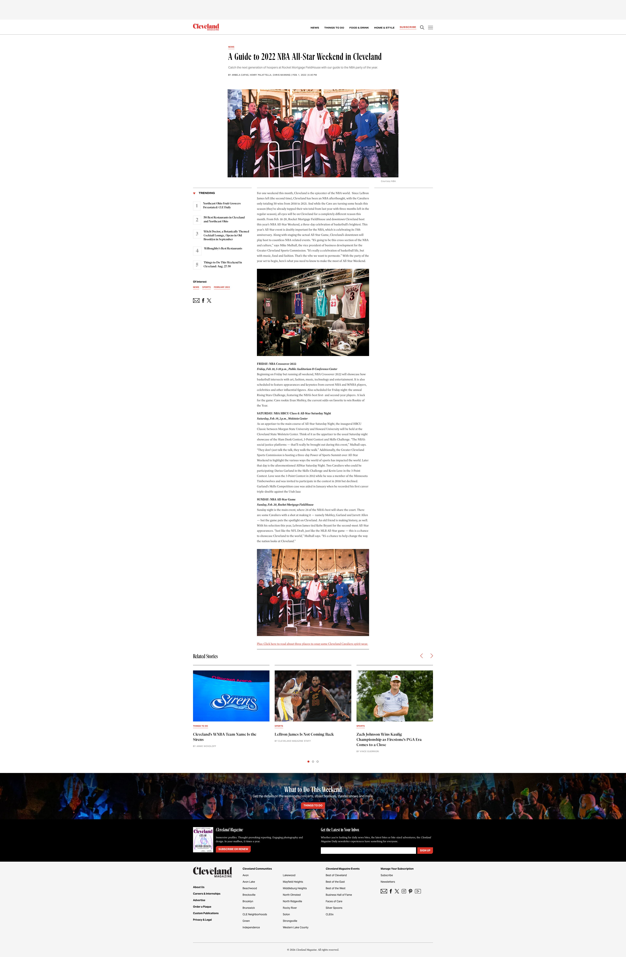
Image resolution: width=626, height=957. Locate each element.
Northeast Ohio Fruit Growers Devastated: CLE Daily (222, 205)
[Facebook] (391, 891)
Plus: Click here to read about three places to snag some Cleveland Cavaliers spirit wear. (312, 644)
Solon (286, 914)
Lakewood (289, 875)
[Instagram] (404, 891)
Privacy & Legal (202, 919)
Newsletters (388, 881)
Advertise (199, 900)
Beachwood (250, 888)
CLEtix (330, 914)
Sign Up (425, 850)
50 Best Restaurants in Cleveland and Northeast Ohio (224, 219)
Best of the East (335, 881)
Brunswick (249, 908)
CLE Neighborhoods (255, 914)
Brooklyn (248, 901)
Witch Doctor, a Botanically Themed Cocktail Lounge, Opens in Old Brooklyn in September (226, 235)
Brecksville (249, 895)
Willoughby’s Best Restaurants (223, 248)
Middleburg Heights (295, 888)
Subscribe (408, 27)
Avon (246, 875)
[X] (397, 891)
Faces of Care (334, 901)
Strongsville (290, 921)
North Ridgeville (292, 901)
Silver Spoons (334, 908)
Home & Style (384, 27)
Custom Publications (206, 913)
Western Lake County (295, 927)
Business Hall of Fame (339, 895)
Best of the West (335, 888)
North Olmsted (292, 895)
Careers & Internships (206, 893)
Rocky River (290, 908)
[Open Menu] (430, 27)
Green (246, 921)
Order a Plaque (202, 906)
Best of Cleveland (336, 875)
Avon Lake (249, 881)
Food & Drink (359, 27)
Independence (251, 927)
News (315, 27)
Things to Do (334, 27)
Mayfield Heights (293, 881)
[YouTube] (418, 891)
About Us (198, 887)
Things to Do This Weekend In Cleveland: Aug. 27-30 (223, 264)
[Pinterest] (410, 891)
